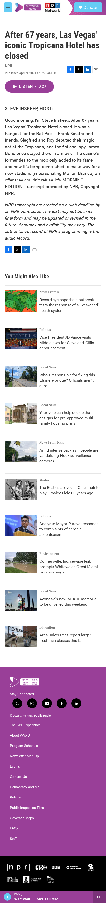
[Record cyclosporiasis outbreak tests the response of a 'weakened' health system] (21, 301)
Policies (15, 797)
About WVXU (20, 735)
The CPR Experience (25, 725)
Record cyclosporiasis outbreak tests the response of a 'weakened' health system (69, 305)
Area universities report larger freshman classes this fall (65, 637)
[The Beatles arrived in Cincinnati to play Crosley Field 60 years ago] (21, 489)
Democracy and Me (24, 787)
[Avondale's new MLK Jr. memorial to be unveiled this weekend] (21, 600)
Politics (45, 330)
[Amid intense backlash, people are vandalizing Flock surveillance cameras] (21, 451)
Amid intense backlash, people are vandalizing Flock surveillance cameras (68, 455)
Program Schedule (24, 746)
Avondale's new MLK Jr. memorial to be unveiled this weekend (68, 601)
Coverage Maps (22, 818)
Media (44, 480)
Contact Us (18, 777)
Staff (13, 839)
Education (47, 628)
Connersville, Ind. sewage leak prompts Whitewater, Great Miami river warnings (68, 566)
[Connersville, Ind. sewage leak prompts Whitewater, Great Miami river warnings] (21, 562)
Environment (49, 554)
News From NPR (51, 292)
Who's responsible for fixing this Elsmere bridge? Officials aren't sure (67, 380)
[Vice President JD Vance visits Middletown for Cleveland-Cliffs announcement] (21, 338)
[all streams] (99, 897)
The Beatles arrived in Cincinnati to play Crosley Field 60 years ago (69, 490)
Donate (90, 7)
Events (15, 766)
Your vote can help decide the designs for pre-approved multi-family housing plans (67, 417)
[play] (7, 896)
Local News (47, 367)
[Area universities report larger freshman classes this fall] (21, 636)
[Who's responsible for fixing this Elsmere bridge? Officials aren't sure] (21, 376)
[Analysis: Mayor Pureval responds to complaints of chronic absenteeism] (21, 525)
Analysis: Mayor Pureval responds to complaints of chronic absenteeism (69, 529)
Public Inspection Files (27, 808)
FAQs (14, 828)
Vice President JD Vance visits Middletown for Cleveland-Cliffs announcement (66, 342)
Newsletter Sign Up (24, 756)
